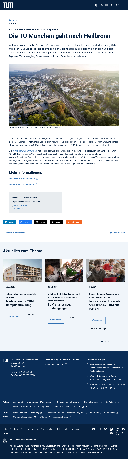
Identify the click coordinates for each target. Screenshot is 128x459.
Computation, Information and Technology (32, 402)
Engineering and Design (68, 402)
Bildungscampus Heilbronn (21, 184)
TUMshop (43, 417)
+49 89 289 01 (25, 372)
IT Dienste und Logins (54, 413)
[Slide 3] (109, 341)
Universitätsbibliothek (23, 417)
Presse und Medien (29, 429)
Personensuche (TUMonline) (26, 413)
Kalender (71, 413)
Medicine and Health (22, 406)
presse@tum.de (20, 206)
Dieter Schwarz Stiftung (23, 151)
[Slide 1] (103, 341)
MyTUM (81, 413)
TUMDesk (94, 413)
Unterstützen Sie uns (54, 364)
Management (44, 406)
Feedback (14, 429)
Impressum (75, 429)
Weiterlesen (14, 316)
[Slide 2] (105, 341)
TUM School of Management (22, 178)
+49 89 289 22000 (27, 375)
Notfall (6, 433)
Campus (13, 20)
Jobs (5, 429)
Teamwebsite (19, 209)
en (106, 5)
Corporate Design (61, 417)
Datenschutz (62, 429)
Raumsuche (110, 413)
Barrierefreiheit (47, 429)
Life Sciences (111, 402)
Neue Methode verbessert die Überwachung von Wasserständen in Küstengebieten (106, 367)
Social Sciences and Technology (70, 406)
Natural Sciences (92, 402)
